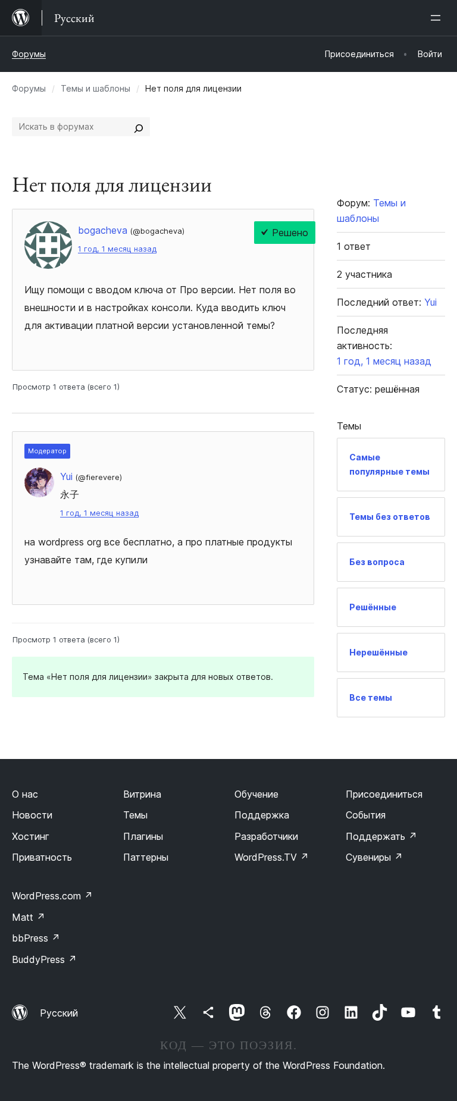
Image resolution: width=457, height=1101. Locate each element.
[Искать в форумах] (138, 126)
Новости (32, 815)
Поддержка (261, 815)
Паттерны (145, 857)
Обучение (256, 794)
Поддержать (381, 836)
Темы (135, 815)
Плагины (143, 836)
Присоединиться (384, 794)
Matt (28, 917)
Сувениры (374, 857)
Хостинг (30, 836)
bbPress (36, 938)
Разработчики (266, 836)
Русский (59, 1013)
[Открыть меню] (438, 18)
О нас (25, 794)
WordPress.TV (271, 857)
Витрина (142, 794)
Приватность (42, 857)
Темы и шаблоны (95, 88)
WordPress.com (52, 896)
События (366, 815)
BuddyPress (44, 959)
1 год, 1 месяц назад (117, 248)
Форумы (29, 54)
